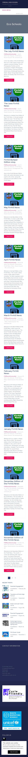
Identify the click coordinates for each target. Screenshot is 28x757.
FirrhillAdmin (13, 588)
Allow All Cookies (14, 751)
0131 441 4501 (6, 673)
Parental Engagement (16, 586)
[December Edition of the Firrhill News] (14, 472)
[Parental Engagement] (5, 588)
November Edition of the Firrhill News (13, 538)
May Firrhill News (12, 207)
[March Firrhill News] (14, 306)
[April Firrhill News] (14, 251)
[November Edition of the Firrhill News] (14, 529)
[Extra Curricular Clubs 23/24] (5, 605)
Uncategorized (16, 168)
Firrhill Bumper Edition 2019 (11, 161)
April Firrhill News (12, 260)
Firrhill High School (10, 2)
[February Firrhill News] (14, 362)
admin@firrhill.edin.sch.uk (9, 675)
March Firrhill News (13, 315)
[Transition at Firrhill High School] (5, 596)
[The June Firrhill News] (14, 95)
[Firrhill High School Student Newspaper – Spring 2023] (5, 623)
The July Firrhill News (14, 51)
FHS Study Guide (15, 632)
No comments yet (17, 57)
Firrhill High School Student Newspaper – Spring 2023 (16, 623)
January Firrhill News (13, 429)
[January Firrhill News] (14, 420)
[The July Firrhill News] (14, 42)
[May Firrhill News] (14, 199)
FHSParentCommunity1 (10, 54)
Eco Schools (11, 55)
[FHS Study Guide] (5, 634)
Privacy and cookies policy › (16, 748)
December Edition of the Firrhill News (13, 482)
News (12, 266)
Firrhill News (18, 55)
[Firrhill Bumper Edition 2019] (14, 151)
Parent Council (8, 57)
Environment (18, 264)
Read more (10, 80)
